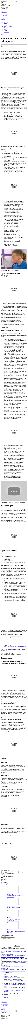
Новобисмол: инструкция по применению (15, 646)
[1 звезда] (3, 872)
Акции (2, 18)
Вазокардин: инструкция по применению (15, 844)
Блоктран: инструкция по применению (13, 920)
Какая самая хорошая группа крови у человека (13, 971)
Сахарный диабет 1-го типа (11, 976)
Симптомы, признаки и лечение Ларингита (12, 957)
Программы (4, 15)
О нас (2, 11)
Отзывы (3, 16)
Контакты (3, 19)
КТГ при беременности (7, 954)
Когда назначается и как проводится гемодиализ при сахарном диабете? (13, 981)
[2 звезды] (9, 872)
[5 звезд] (3, 873)
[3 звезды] (15, 872)
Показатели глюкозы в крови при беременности (13, 962)
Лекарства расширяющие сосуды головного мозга (14, 951)
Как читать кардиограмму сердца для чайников (13, 959)
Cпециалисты (4, 12)
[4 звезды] (20, 872)
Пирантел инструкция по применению (13, 908)
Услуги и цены (4, 14)
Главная (3, 10)
